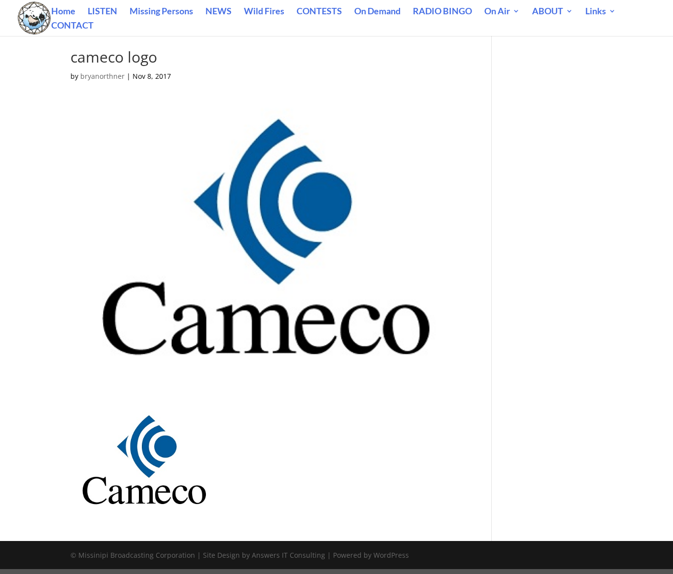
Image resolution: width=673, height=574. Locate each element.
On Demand (377, 11)
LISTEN (102, 11)
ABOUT (547, 11)
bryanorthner (102, 76)
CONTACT (72, 26)
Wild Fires (264, 11)
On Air (497, 11)
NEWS (218, 11)
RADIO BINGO (442, 11)
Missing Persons (161, 11)
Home (63, 11)
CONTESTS (319, 11)
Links (595, 11)
